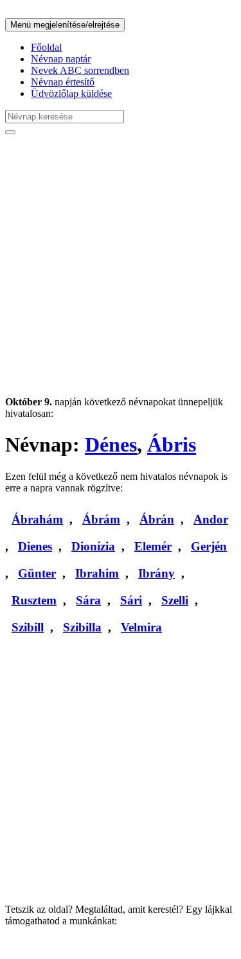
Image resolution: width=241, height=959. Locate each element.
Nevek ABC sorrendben (80, 70)
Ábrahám (37, 519)
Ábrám (101, 519)
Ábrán (156, 519)
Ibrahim (97, 573)
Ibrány (156, 573)
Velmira (141, 627)
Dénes (111, 444)
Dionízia (93, 546)
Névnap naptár (61, 58)
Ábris (171, 444)
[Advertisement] (120, 265)
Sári (131, 600)
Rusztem (34, 600)
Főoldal (46, 47)
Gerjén (209, 546)
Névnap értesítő (62, 81)
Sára (88, 600)
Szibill (28, 627)
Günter (37, 573)
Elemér (153, 546)
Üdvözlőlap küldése (71, 93)
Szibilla (82, 627)
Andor (210, 519)
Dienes (35, 546)
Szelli (174, 600)
